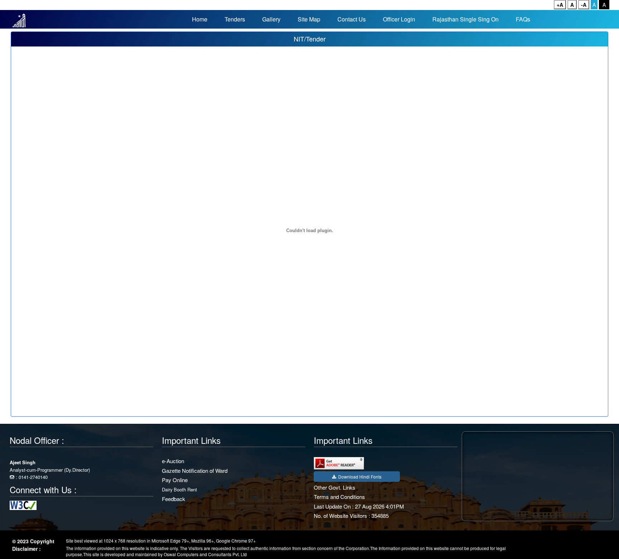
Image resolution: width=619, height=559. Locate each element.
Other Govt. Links (334, 487)
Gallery (271, 19)
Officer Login (399, 19)
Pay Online (175, 480)
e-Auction (173, 461)
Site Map (309, 19)
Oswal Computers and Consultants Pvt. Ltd (205, 554)
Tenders (235, 19)
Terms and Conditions (339, 496)
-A (583, 4)
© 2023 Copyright (33, 541)
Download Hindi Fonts (359, 477)
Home (199, 19)
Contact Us (351, 19)
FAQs (523, 19)
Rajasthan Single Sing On (465, 19)
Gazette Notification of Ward (194, 470)
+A (560, 4)
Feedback (173, 498)
